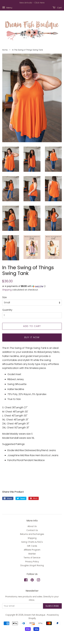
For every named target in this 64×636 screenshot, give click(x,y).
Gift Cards (32, 546)
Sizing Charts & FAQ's (32, 542)
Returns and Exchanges (32, 534)
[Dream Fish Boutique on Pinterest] (32, 580)
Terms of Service (32, 557)
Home (5, 50)
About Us (32, 526)
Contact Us (32, 530)
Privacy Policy (32, 561)
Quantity (7, 310)
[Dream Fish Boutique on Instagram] (38, 580)
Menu (9, 7)
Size (4, 297)
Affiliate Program (32, 549)
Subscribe (52, 606)
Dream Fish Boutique (35, 615)
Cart (59, 7)
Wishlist (32, 553)
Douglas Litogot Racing (32, 565)
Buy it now (32, 337)
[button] (32, 286)
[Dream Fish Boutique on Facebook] (26, 580)
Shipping (7, 289)
